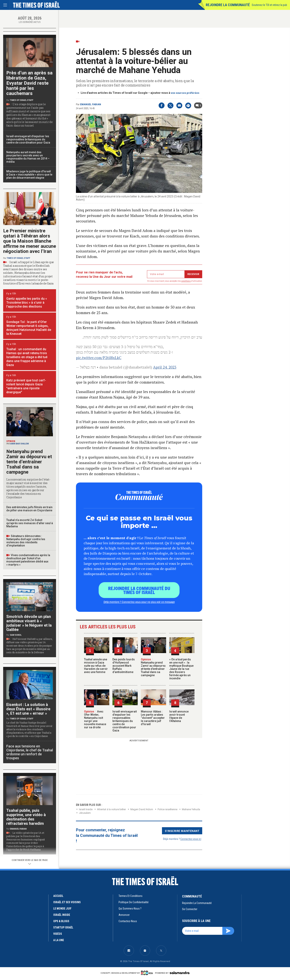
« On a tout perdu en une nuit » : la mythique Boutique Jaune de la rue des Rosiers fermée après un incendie (181, 669)
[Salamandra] (179, 972)
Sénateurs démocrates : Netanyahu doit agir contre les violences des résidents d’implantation (25, 540)
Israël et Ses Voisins (67, 902)
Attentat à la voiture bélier (111, 809)
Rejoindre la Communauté (228, 5)
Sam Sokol (16, 635)
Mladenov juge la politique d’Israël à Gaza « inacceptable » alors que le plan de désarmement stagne (29, 174)
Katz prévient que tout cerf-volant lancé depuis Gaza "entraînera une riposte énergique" (26, 386)
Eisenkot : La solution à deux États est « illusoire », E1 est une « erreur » (28, 709)
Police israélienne (167, 809)
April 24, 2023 (164, 367)
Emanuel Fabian (90, 104)
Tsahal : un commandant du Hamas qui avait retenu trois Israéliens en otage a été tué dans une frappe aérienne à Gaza (26, 357)
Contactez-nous (128, 921)
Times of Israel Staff (21, 100)
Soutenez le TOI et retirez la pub (269, 5)
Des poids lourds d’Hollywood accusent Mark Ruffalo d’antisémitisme (123, 666)
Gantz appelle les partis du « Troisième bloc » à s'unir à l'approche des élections (26, 302)
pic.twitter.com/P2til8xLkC (98, 357)
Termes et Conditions (130, 895)
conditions (186, 281)
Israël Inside (86, 809)
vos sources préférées (185, 92)
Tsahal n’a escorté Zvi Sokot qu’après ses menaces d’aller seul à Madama (29, 523)
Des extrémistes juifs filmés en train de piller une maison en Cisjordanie (29, 509)
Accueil (58, 895)
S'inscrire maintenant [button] (182, 831)
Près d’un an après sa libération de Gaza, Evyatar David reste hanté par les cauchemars (29, 83)
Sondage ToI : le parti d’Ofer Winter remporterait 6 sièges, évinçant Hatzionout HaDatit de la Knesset (28, 328)
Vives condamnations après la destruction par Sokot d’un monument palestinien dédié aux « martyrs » (28, 560)
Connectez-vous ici (190, 838)
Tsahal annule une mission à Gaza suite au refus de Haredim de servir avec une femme (96, 666)
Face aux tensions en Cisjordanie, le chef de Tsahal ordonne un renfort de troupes (29, 752)
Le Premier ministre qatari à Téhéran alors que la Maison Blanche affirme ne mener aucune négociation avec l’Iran (29, 241)
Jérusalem (85, 812)
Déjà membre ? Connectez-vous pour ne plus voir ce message (139, 602)
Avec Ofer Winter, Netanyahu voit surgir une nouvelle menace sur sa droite (95, 719)
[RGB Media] (147, 973)
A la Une (58, 940)
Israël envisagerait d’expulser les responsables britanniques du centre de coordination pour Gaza (124, 721)
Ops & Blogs (61, 921)
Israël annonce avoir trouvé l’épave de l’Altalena (179, 716)
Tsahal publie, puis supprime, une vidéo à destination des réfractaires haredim (26, 817)
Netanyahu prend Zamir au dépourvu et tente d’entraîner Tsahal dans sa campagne (153, 667)
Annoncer (124, 914)
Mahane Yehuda (191, 809)
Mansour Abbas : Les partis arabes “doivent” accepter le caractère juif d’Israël (153, 718)
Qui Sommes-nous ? (130, 908)
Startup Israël (63, 927)
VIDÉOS (57, 933)
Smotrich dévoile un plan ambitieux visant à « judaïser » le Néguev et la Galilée (29, 623)
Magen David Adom (141, 809)
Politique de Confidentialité (134, 902)
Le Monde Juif (62, 908)
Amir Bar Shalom (19, 444)
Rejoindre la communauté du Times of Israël (139, 590)
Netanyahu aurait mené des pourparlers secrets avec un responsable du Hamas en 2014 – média (28, 157)
